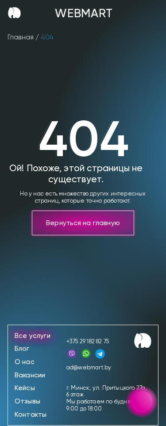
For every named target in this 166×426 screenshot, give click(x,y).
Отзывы (27, 401)
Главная (21, 37)
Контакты (31, 414)
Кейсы (25, 388)
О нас (25, 362)
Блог (22, 349)
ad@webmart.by (89, 367)
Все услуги (32, 336)
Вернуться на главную (83, 223)
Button (115, 12)
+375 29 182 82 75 (87, 341)
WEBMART (83, 12)
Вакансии (30, 375)
